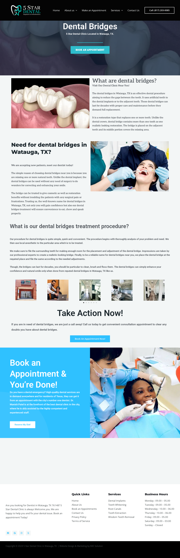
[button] (75, 10)
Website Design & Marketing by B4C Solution (81, 546)
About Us (77, 504)
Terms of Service (81, 521)
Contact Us (133, 10)
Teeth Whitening (117, 504)
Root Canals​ (114, 508)
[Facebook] (8, 533)
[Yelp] (28, 533)
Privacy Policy (79, 517)
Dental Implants (117, 500)
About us (69, 10)
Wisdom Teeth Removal (121, 517)
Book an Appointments (84, 508)
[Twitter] (14, 533)
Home (56, 10)
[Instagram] (21, 533)
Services (115, 10)
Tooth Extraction (117, 512)
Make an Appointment (94, 10)
